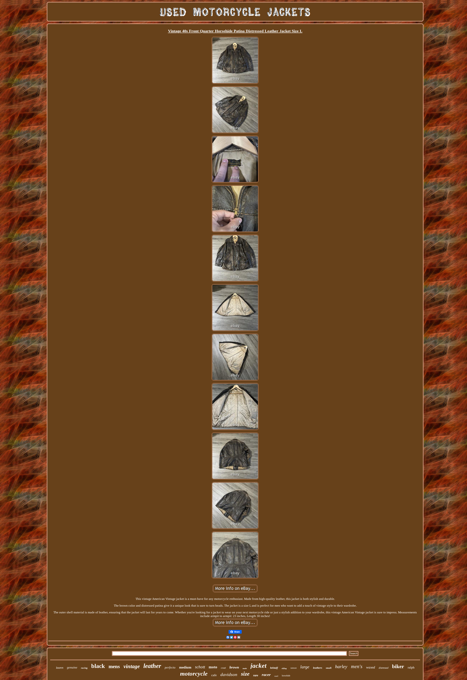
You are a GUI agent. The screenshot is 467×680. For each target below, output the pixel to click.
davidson (228, 674)
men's (356, 666)
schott (200, 667)
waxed (370, 667)
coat (223, 667)
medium (185, 667)
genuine (72, 667)
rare (255, 675)
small (328, 667)
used (276, 676)
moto (213, 667)
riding (284, 668)
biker (398, 666)
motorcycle (194, 673)
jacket (258, 665)
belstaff (274, 667)
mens (114, 666)
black (98, 666)
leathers (317, 667)
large (304, 666)
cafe (214, 675)
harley (341, 666)
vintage (131, 666)
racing (84, 667)
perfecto (170, 667)
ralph (411, 667)
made (245, 668)
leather (152, 665)
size (245, 674)
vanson (293, 668)
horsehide (286, 675)
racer (266, 674)
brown (234, 667)
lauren (59, 667)
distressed (383, 667)
